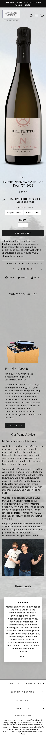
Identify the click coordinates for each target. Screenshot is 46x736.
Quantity (23, 220)
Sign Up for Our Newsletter (22, 683)
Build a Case (32, 212)
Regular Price (14, 212)
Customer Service (22, 692)
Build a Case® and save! (23, 263)
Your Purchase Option (23, 207)
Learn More (14, 425)
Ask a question (23, 269)
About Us (22, 700)
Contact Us (22, 708)
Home (22, 177)
